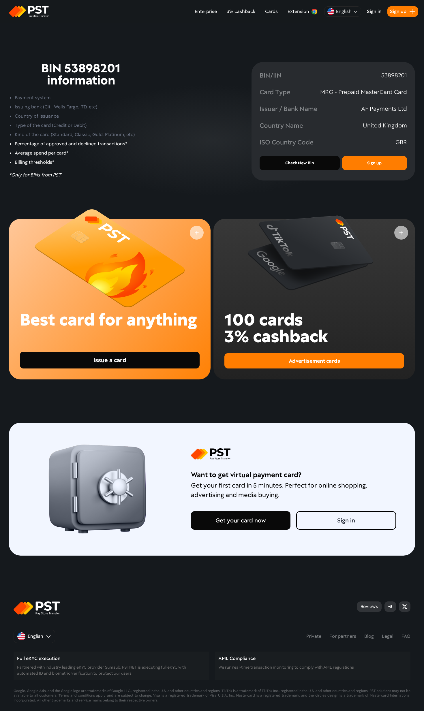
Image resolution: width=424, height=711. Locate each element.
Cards (271, 11)
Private (313, 636)
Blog (369, 636)
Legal (387, 636)
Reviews (369, 606)
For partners (342, 636)
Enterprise (206, 11)
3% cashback (241, 11)
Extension (298, 11)
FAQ (406, 636)
